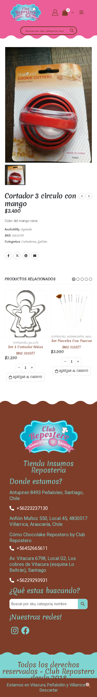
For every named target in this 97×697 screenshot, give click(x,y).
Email (35, 255)
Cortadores (28, 242)
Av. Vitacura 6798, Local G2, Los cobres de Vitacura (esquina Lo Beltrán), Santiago (42, 562)
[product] (25, 310)
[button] (74, 279)
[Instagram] (14, 628)
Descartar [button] (49, 690)
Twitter (17, 255)
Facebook (8, 255)
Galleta (42, 242)
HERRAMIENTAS (29, 336)
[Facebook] (25, 628)
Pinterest (26, 255)
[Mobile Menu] (81, 12)
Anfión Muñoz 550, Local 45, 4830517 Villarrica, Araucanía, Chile (48, 519)
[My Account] (55, 12)
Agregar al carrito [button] (27, 371)
